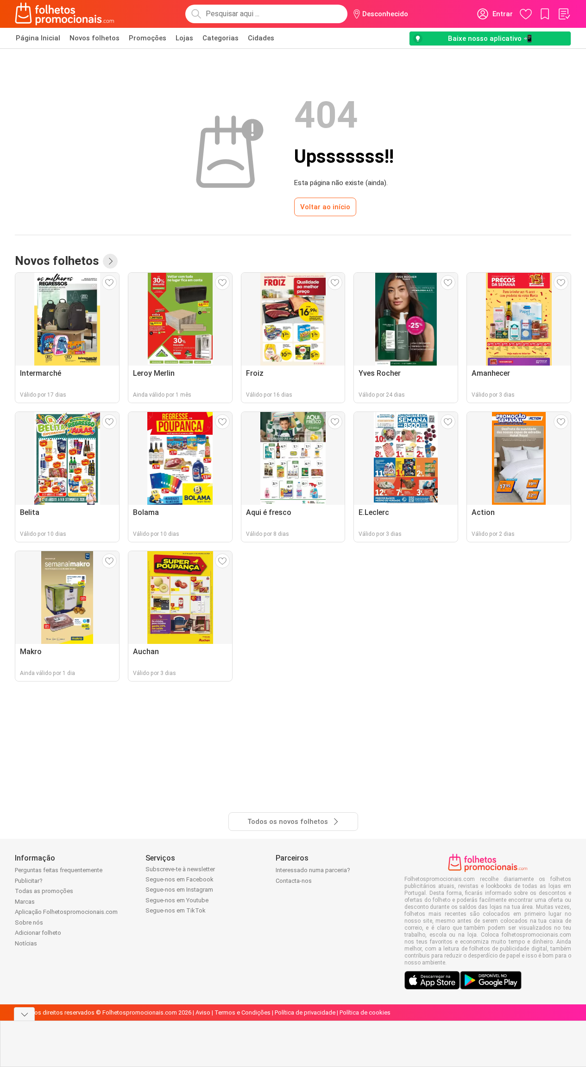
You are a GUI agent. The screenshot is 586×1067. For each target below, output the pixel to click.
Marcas (25, 901)
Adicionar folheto (38, 932)
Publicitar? (29, 880)
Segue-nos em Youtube (176, 900)
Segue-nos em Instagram (179, 889)
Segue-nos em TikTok (175, 910)
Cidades (261, 38)
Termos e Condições (242, 1012)
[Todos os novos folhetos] (110, 261)
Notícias (26, 943)
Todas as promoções (44, 890)
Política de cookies (365, 1012)
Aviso (202, 1012)
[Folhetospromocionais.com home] (64, 14)
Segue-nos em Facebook (179, 879)
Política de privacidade (305, 1012)
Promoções (147, 38)
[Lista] (563, 13)
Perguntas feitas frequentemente (58, 870)
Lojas (184, 38)
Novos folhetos (94, 38)
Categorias (220, 38)
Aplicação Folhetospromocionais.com (66, 911)
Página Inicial (38, 38)
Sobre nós (29, 922)
